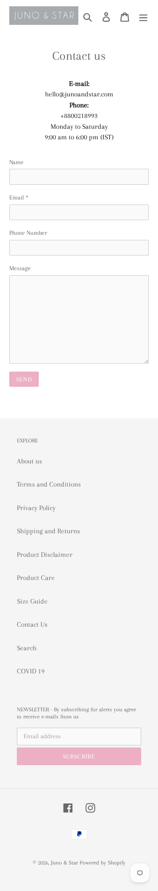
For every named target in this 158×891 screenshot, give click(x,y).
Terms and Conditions (49, 484)
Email (18, 197)
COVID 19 (31, 671)
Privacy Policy (36, 508)
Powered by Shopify (103, 862)
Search (27, 648)
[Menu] (143, 17)
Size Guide (32, 601)
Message (20, 268)
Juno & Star (64, 862)
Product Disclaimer (44, 555)
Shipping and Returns (48, 531)
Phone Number (28, 232)
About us (29, 461)
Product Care (36, 578)
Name (16, 162)
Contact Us (32, 624)
